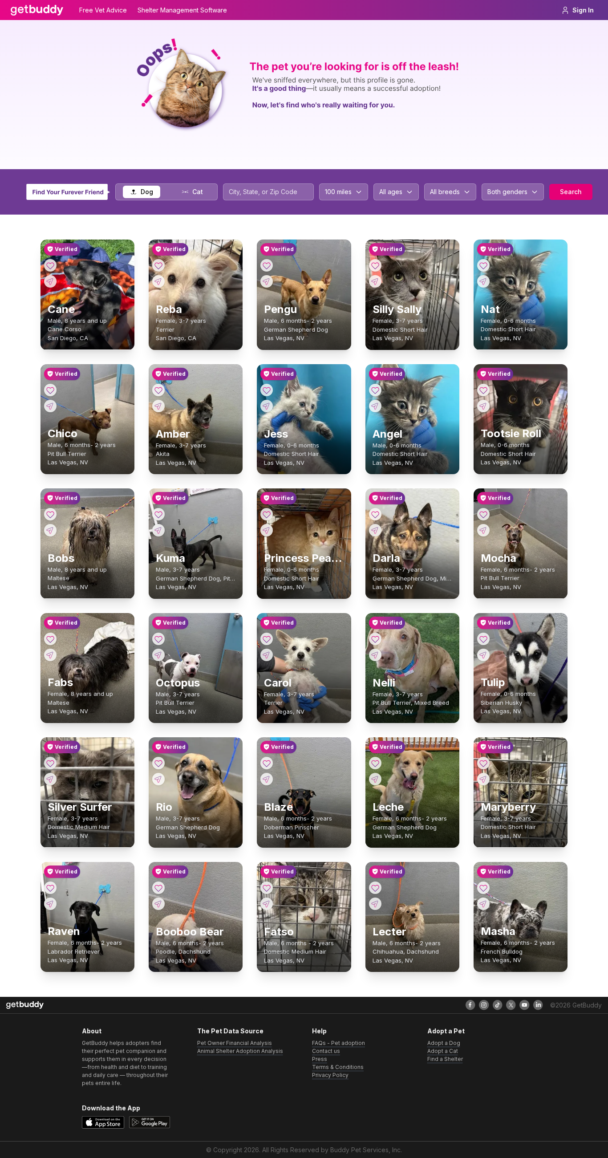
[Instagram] (484, 1005)
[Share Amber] (158, 406)
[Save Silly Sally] (375, 265)
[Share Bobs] (50, 530)
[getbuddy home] (25, 1005)
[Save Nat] (483, 265)
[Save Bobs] (50, 514)
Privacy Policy (330, 1075)
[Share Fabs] (50, 655)
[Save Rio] (158, 763)
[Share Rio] (158, 779)
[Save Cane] (50, 265)
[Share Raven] (50, 904)
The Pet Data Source (230, 1031)
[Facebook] (470, 1005)
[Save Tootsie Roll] (483, 390)
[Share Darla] (375, 530)
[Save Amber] (158, 390)
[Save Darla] (375, 514)
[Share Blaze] (266, 779)
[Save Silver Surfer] (50, 763)
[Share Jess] (266, 406)
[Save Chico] (50, 390)
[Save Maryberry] (483, 763)
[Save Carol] (266, 639)
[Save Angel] (375, 390)
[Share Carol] (266, 655)
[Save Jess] (266, 390)
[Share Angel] (375, 406)
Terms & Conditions (338, 1067)
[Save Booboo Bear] (158, 888)
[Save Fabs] (50, 639)
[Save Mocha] (483, 514)
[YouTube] (524, 1005)
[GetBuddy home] (37, 10)
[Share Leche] (375, 779)
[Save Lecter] (375, 888)
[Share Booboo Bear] (158, 904)
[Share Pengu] (266, 281)
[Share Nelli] (375, 655)
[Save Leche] (375, 763)
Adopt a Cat (442, 1051)
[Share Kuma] (158, 530)
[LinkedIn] (538, 1005)
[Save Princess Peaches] (266, 514)
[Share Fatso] (266, 904)
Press (319, 1059)
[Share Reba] (158, 281)
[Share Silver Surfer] (50, 779)
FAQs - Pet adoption (338, 1043)
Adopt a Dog (443, 1043)
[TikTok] (498, 1005)
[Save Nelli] (375, 639)
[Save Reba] (158, 265)
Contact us (326, 1051)
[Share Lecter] (375, 904)
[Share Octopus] (158, 655)
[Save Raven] (50, 888)
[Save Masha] (483, 888)
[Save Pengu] (266, 265)
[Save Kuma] (158, 514)
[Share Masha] (483, 904)
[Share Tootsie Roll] (483, 406)
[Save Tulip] (483, 639)
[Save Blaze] (266, 763)
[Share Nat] (483, 281)
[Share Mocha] (483, 530)
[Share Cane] (50, 281)
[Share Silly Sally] (375, 281)
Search (571, 191)
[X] (511, 1005)
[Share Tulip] (483, 655)
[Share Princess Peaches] (266, 530)
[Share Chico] (50, 406)
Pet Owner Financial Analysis (234, 1043)
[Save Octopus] (158, 639)
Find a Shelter (445, 1059)
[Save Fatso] (266, 888)
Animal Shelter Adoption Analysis (240, 1051)
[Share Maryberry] (483, 779)
